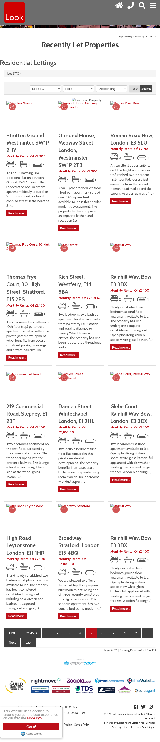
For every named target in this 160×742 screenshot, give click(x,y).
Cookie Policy (81, 724)
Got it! (31, 726)
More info (34, 717)
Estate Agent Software (143, 722)
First (12, 633)
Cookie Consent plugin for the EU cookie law (31, 733)
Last (28, 642)
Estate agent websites (123, 727)
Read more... (17, 213)
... (147, 633)
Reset (134, 88)
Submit (146, 88)
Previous (31, 633)
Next (12, 642)
